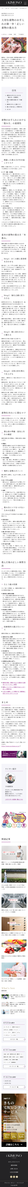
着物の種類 (15, 1059)
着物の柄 (6, 1057)
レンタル (13, 1035)
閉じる (25, 752)
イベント (16, 1030)
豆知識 (10, 34)
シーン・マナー (7, 1032)
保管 (15, 34)
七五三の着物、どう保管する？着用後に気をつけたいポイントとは (14, 692)
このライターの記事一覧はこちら (14, 799)
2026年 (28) (7, 1081)
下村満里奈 (21, 34)
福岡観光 (13, 1062)
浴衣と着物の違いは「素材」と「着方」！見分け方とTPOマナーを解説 (18, 996)
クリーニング (7, 1062)
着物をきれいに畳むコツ (14, 104)
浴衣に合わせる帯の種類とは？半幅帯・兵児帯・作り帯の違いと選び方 (17, 1011)
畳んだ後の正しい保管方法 (14, 107)
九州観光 (6, 1059)
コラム (18, 1032)
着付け (14, 1032)
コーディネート (7, 1027)
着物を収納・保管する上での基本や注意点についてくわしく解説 (14, 683)
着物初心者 (13, 1054)
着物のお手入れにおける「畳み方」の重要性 (14, 96)
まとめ (9, 109)
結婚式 (21, 1057)
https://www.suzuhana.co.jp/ (10, 746)
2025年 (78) (7, 1083)
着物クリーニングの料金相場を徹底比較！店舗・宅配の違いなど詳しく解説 (17, 1004)
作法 (10, 1059)
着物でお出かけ (16, 1027)
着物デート (19, 1054)
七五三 (17, 1057)
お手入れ (4, 34)
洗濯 (5, 1054)
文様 (13, 1057)
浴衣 (8, 1054)
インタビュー (7, 1035)
